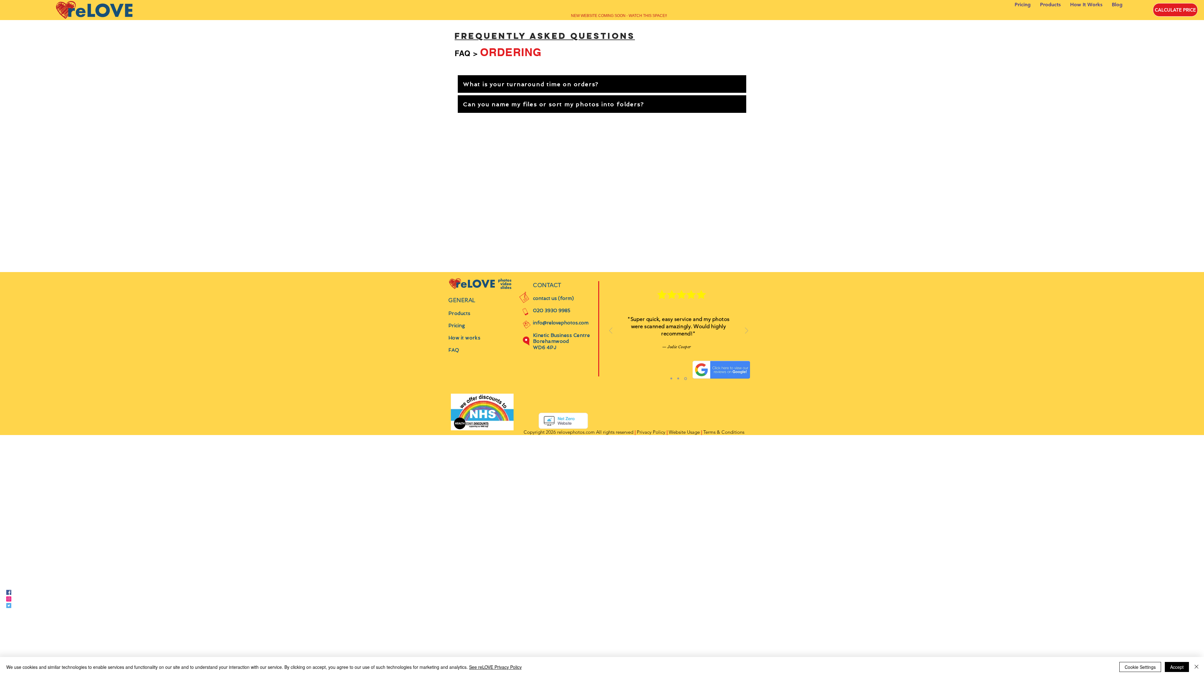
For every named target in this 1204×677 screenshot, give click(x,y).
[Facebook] (8, 592)
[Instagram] (8, 598)
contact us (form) (553, 298)
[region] (602, 84)
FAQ (463, 53)
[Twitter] (8, 605)
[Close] (1196, 667)
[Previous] (610, 331)
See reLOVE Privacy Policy (495, 667)
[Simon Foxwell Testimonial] (671, 379)
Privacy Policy (651, 432)
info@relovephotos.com (561, 323)
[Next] (746, 331)
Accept (1177, 667)
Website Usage (684, 432)
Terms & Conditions (723, 432)
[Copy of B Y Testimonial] (685, 378)
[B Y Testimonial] (678, 379)
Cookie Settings (1140, 667)
